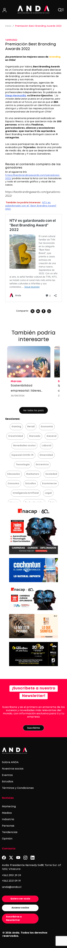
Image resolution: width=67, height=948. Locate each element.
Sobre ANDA (10, 762)
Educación (13, 474)
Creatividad (15, 436)
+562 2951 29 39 (11, 875)
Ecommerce (49, 484)
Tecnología (23, 465)
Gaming (16, 427)
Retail (31, 427)
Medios (7, 813)
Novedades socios (24, 446)
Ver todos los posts (33, 410)
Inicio (8, 26)
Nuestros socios (12, 769)
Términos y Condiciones (18, 788)
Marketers (32, 474)
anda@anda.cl (11, 887)
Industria (8, 819)
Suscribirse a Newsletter (14, 918)
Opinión (7, 839)
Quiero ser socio (20, 899)
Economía (47, 427)
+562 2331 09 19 (11, 881)
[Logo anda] (33, 9)
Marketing (9, 806)
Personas (8, 826)
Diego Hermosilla (15, 96)
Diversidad (46, 455)
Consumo (13, 484)
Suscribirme (33, 727)
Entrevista (42, 465)
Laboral (46, 446)
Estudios (30, 484)
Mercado (34, 436)
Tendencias (9, 832)
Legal (48, 493)
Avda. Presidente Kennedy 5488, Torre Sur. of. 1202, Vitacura (31, 867)
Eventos (7, 775)
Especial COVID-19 (23, 455)
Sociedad (51, 474)
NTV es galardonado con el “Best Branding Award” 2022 (31, 206)
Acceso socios (20, 908)
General (51, 436)
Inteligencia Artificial (26, 493)
